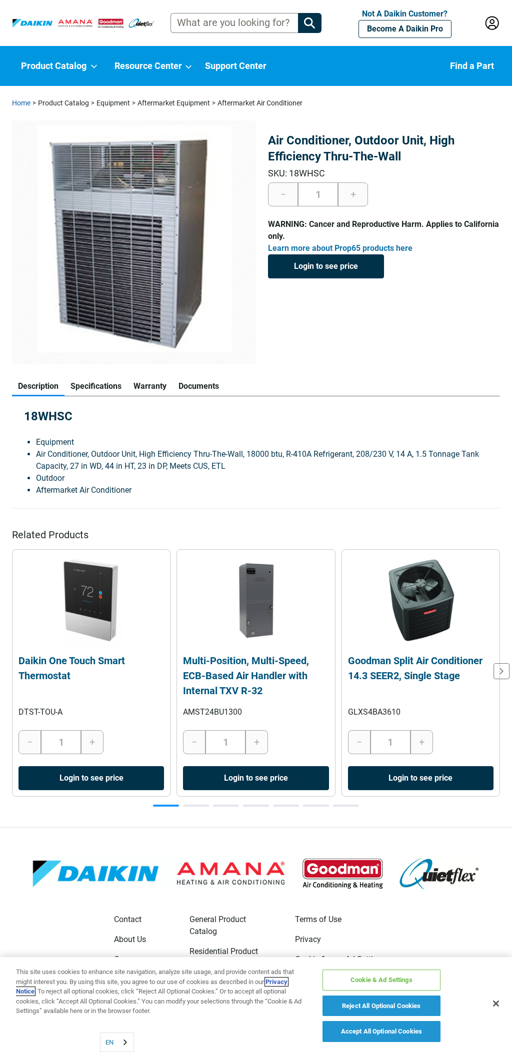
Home (21, 103)
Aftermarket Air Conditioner (260, 103)
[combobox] (117, 1042)
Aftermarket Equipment (174, 103)
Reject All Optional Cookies (381, 1006)
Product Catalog (63, 103)
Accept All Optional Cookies (381, 1031)
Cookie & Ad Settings (381, 980)
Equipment (113, 103)
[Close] (496, 1004)
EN (110, 1042)
